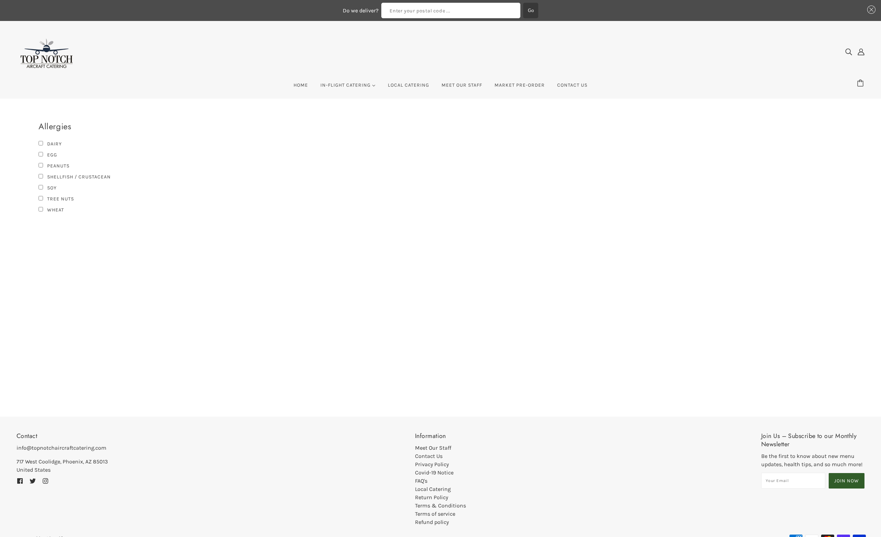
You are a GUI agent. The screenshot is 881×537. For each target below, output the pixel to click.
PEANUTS (58, 166)
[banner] (47, 51)
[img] (848, 52)
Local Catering (433, 489)
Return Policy (431, 497)
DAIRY (54, 144)
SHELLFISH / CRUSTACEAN (78, 177)
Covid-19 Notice (434, 472)
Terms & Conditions (440, 505)
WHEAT (55, 210)
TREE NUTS (60, 199)
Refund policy (432, 522)
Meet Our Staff (433, 448)
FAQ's (421, 481)
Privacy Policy (432, 464)
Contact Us (429, 456)
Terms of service (435, 514)
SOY (51, 188)
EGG (51, 155)
